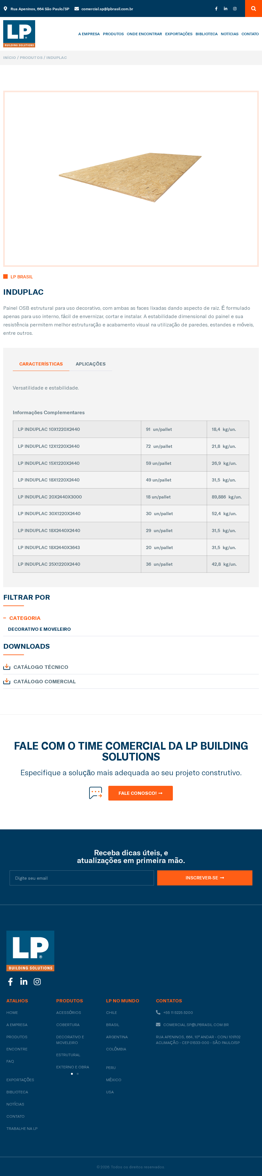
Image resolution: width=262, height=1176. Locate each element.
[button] (253, 8)
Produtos (113, 33)
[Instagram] (235, 8)
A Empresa (89, 33)
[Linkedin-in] (225, 8)
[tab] (41, 364)
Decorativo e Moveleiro (39, 629)
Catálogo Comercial (44, 681)
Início (9, 57)
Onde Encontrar (144, 33)
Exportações (178, 33)
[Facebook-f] (216, 8)
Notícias (229, 33)
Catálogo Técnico (40, 667)
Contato (250, 33)
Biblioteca (207, 33)
